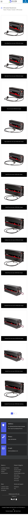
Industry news (5, 488)
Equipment (3, 469)
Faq (15, 488)
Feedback (16, 486)
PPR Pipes (16, 478)
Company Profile (5, 468)
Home (4, 9)
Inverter (13, 9)
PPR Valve (16, 480)
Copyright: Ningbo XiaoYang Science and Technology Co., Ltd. (13, 508)
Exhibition (3, 490)
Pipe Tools (16, 475)
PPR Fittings (17, 476)
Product (9, 9)
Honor (2, 471)
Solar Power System (19, 473)
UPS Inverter (4, 473)
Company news (5, 486)
